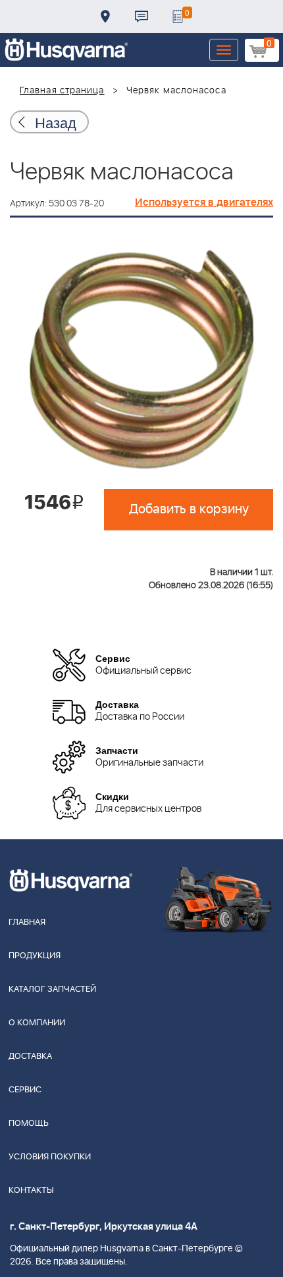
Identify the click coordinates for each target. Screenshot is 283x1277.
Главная (27, 922)
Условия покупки (50, 1157)
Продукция (35, 956)
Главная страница (62, 90)
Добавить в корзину (189, 509)
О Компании (37, 1023)
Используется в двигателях (204, 202)
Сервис (25, 1090)
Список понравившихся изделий (177, 16)
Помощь (29, 1123)
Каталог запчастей (52, 989)
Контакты (141, 16)
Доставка (105, 16)
